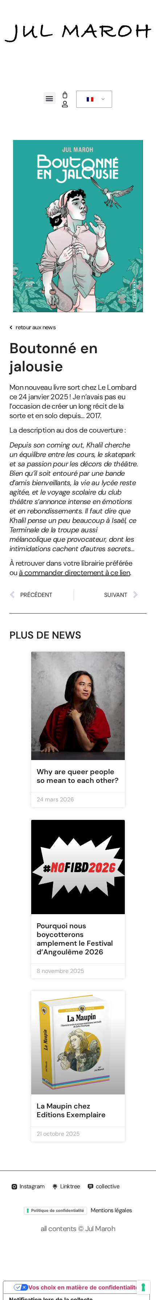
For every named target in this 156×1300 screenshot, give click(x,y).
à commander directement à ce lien (74, 572)
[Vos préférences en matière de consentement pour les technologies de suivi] (143, 1287)
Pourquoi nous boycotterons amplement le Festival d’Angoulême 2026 (75, 939)
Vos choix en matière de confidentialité (83, 1287)
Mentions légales (111, 1210)
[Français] (92, 99)
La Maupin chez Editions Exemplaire (71, 1110)
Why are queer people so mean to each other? (78, 776)
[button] (50, 98)
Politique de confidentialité (57, 1210)
